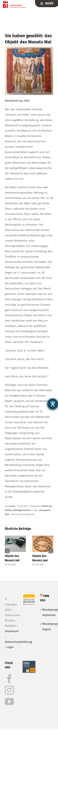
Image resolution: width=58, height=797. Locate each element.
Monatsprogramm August (47, 626)
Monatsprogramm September (47, 612)
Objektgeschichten (22, 510)
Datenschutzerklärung (18, 642)
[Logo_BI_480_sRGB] (14, 2)
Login (10, 647)
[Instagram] (9, 690)
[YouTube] (9, 701)
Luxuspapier (44, 510)
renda (12, 506)
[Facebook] (9, 678)
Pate (7, 514)
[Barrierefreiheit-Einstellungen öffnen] (52, 403)
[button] (7, 550)
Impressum (12, 631)
